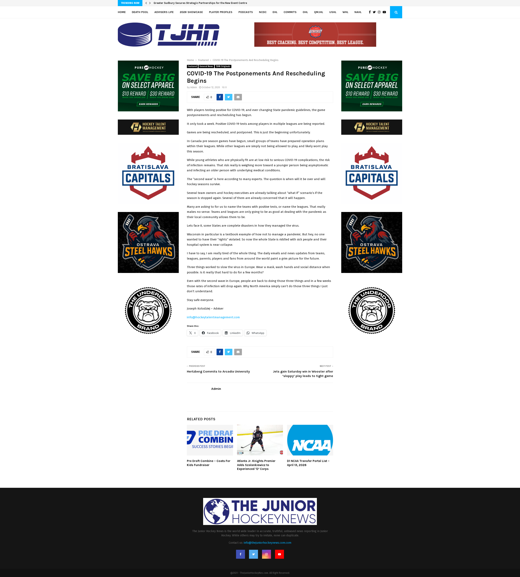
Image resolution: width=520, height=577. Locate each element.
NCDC (262, 12)
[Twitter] (375, 12)
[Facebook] (371, 12)
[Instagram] (380, 12)
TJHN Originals (223, 66)
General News (206, 66)
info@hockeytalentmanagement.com (213, 317)
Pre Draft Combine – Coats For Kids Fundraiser (208, 463)
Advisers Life (164, 12)
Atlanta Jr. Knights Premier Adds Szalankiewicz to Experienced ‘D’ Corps (256, 465)
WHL (345, 12)
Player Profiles (220, 12)
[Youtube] (385, 12)
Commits (290, 12)
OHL (305, 12)
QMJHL (318, 12)
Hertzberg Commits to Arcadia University (218, 371)
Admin (193, 87)
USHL (332, 12)
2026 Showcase (191, 12)
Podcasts (245, 12)
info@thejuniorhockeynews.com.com (267, 542)
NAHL (358, 12)
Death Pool (140, 12)
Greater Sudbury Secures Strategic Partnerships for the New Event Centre (200, 2)
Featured (192, 66)
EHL (275, 12)
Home (122, 12)
